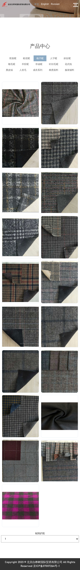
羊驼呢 (25, 64)
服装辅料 (69, 70)
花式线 (68, 64)
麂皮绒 (9, 70)
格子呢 (40, 58)
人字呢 (53, 58)
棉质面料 (53, 70)
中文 (36, 4)
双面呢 (12, 58)
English (45, 4)
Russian (55, 4)
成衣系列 (37, 70)
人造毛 (22, 70)
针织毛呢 (53, 64)
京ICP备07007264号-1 (46, 566)
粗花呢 (26, 58)
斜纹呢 (67, 58)
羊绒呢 (38, 64)
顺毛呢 (11, 64)
